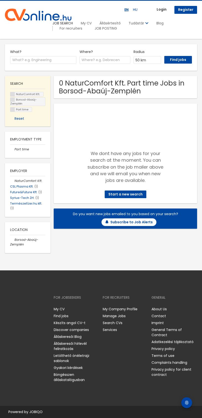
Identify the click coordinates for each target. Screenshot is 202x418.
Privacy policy (163, 348)
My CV (86, 23)
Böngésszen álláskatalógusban (69, 377)
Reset (19, 118)
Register (185, 9)
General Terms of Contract (167, 332)
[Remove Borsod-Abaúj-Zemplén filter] (12, 240)
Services (110, 329)
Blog (160, 23)
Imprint (158, 322)
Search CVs (112, 322)
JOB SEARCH (62, 23)
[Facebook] (8, 309)
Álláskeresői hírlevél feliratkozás (70, 346)
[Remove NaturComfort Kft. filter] (12, 181)
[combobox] (43, 60)
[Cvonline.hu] (38, 15)
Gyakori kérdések (68, 367)
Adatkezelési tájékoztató (173, 341)
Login (162, 9)
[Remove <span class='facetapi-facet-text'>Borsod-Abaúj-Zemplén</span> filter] (12, 100)
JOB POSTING (106, 28)
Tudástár (137, 23)
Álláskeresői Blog (68, 336)
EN (126, 9)
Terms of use (163, 355)
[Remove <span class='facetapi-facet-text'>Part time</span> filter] (12, 109)
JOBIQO (36, 411)
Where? (86, 51)
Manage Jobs (114, 316)
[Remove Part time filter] (12, 149)
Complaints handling (169, 362)
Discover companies (71, 329)
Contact (159, 316)
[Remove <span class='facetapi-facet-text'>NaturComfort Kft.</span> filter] (12, 94)
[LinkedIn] (24, 309)
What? (15, 51)
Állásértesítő (110, 23)
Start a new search (125, 194)
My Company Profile (120, 309)
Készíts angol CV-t (69, 322)
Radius (139, 51)
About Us (159, 309)
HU (135, 9)
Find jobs (61, 316)
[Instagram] (16, 309)
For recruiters (71, 28)
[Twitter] (32, 309)
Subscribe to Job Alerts (131, 222)
